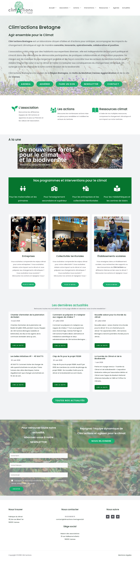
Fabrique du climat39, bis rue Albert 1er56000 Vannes (16, 519)
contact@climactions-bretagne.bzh (70, 519)
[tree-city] (85, 188)
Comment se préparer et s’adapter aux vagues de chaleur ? (69, 315)
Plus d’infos (28, 284)
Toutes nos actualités (70, 400)
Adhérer (45, 84)
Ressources (103, 8)
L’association (28, 107)
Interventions (89, 8)
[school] (54, 188)
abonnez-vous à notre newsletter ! (92, 308)
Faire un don (67, 84)
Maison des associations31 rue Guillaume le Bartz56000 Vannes (70, 536)
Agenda (116, 8)
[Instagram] (107, 516)
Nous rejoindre (101, 441)
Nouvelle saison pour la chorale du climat (110, 315)
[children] (23, 188)
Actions (76, 8)
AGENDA (26, 84)
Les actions (65, 109)
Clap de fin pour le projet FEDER (67, 356)
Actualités (126, 8)
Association (63, 8)
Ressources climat (113, 109)
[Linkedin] (118, 516)
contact (113, 84)
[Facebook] (112, 516)
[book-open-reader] (117, 188)
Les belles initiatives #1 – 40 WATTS (27, 356)
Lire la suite (18, 345)
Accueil (51, 8)
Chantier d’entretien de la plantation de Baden (27, 315)
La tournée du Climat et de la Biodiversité (108, 357)
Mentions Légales (124, 555)
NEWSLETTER (91, 84)
